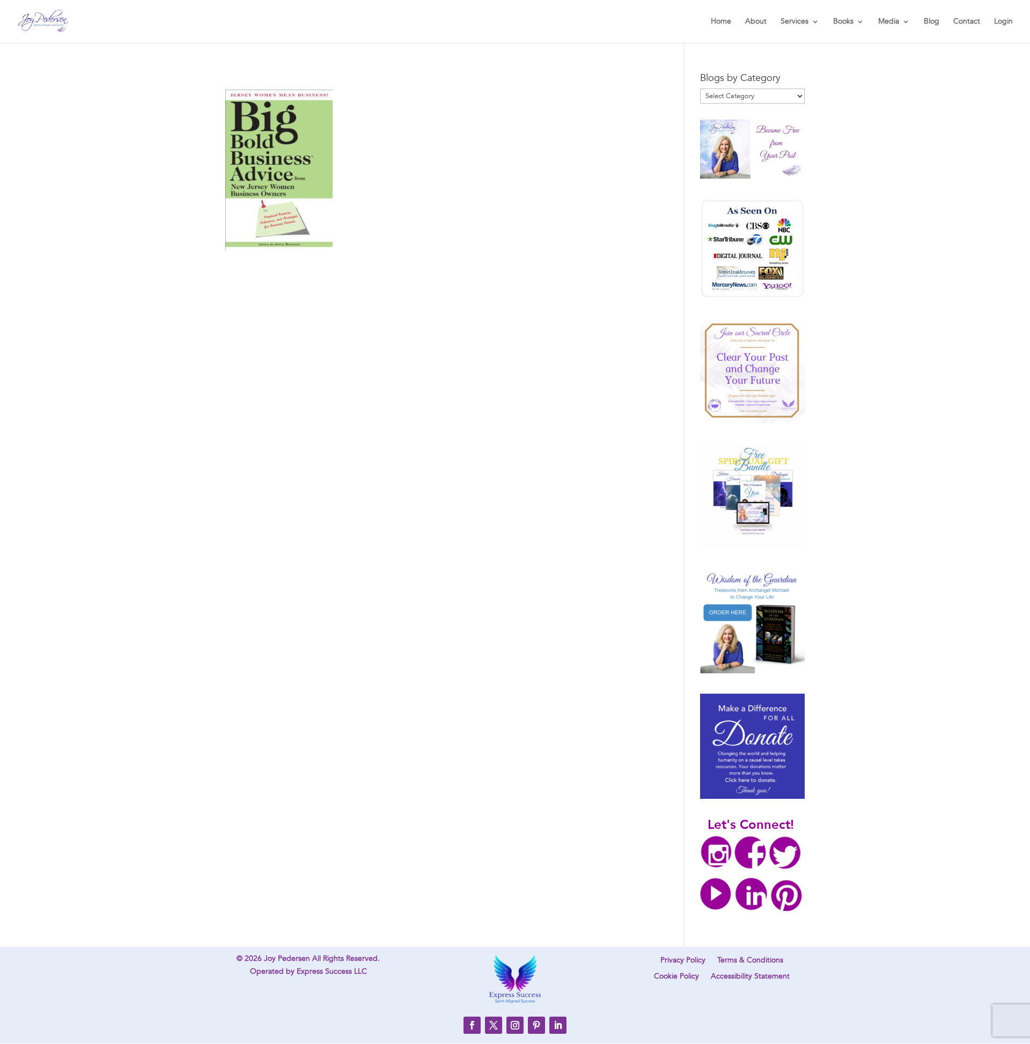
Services (794, 22)
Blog (931, 22)
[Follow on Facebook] (472, 1025)
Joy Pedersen (287, 958)
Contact (966, 22)
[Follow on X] (493, 1025)
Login (1003, 22)
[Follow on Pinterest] (536, 1025)
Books (843, 22)
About (756, 22)
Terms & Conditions (750, 961)
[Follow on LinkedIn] (557, 1025)
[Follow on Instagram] (515, 1025)
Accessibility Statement (750, 977)
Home (721, 22)
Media (888, 22)
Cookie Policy (676, 977)
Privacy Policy (682, 961)
